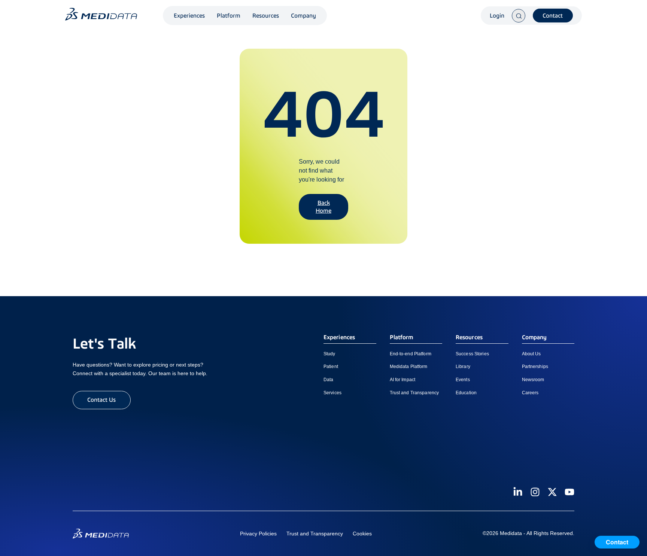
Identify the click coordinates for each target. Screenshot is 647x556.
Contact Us (101, 399)
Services (332, 392)
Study (329, 353)
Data (328, 379)
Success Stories (472, 353)
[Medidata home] (101, 14)
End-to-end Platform (410, 353)
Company (303, 15)
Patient (331, 366)
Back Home (323, 206)
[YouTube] (569, 492)
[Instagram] (535, 492)
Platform (228, 15)
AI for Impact (403, 379)
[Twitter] (552, 492)
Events (463, 379)
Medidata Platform (409, 366)
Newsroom (533, 379)
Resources (265, 15)
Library (463, 366)
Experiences (189, 15)
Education (466, 392)
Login (497, 16)
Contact (553, 15)
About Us (531, 353)
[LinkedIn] (518, 492)
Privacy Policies (258, 534)
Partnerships (535, 366)
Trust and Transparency (414, 392)
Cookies (362, 534)
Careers (530, 392)
